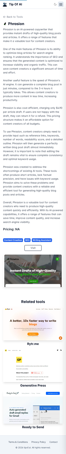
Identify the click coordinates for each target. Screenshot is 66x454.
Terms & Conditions (18, 442)
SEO (27, 240)
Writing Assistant (42, 240)
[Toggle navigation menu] (61, 4)
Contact (53, 442)
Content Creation (13, 240)
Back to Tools (15, 16)
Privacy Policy (38, 442)
